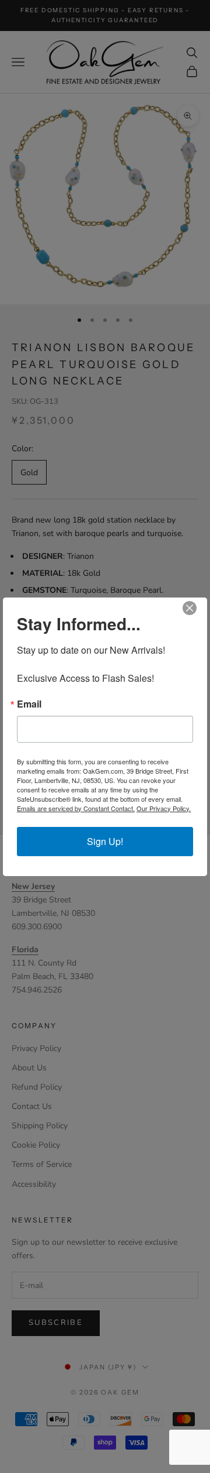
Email (29, 704)
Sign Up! (105, 841)
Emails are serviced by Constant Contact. (76, 808)
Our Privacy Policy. (163, 808)
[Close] (197, 608)
